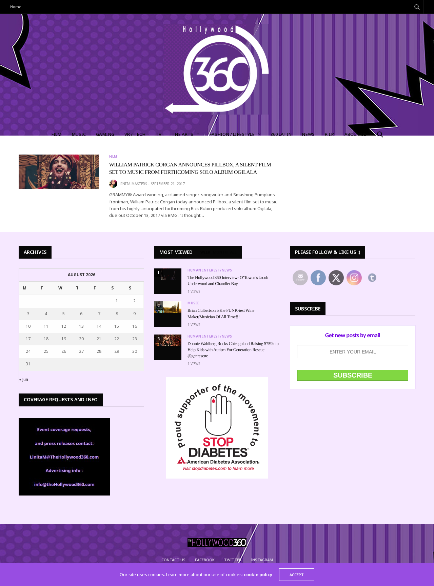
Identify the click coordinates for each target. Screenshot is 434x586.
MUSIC (79, 134)
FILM (56, 134)
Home (15, 6)
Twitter (232, 559)
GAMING (105, 134)
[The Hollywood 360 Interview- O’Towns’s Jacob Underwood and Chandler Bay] (167, 274)
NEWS (308, 134)
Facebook (205, 559)
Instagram (262, 559)
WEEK (205, 252)
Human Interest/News (210, 270)
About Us (355, 134)
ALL (233, 252)
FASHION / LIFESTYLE (232, 134)
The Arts (182, 134)
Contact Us (173, 559)
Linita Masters (133, 183)
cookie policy (258, 574)
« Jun (23, 379)
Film (113, 156)
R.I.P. (329, 134)
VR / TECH (134, 134)
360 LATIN (281, 134)
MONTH (220, 252)
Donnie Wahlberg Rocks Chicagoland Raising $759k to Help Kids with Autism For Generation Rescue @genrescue (233, 349)
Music (193, 303)
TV (158, 134)
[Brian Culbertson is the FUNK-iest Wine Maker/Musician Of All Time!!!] (167, 307)
